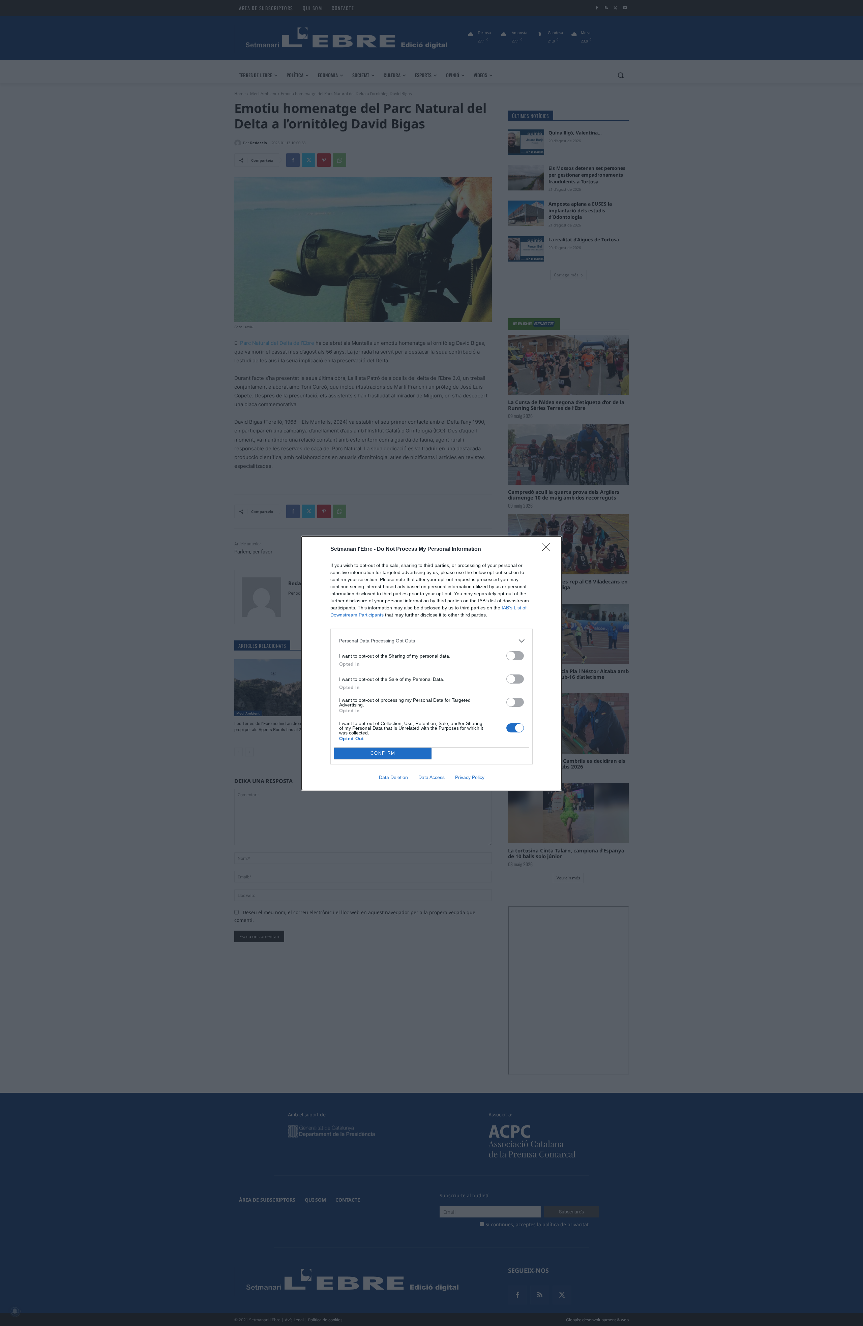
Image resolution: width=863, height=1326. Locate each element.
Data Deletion (393, 777)
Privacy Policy (469, 777)
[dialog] (431, 663)
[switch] (515, 655)
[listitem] (431, 640)
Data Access (431, 777)
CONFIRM (382, 753)
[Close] (548, 549)
